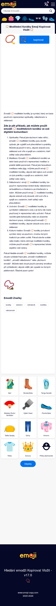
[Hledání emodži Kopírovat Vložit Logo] (28, 558)
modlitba (43, 305)
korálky (8, 305)
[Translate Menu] (46, 4)
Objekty (28, 463)
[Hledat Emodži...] (50, 11)
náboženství (10, 310)
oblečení (19, 305)
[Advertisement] (28, 76)
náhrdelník (31, 305)
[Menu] (53, 4)
